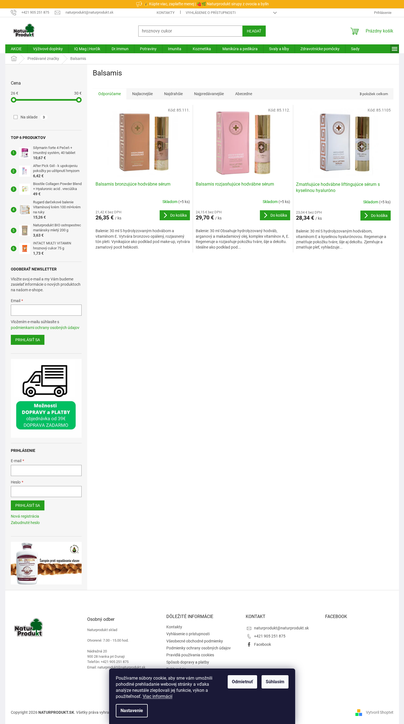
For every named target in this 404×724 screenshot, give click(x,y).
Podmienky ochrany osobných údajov (198, 648)
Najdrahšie (173, 94)
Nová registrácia (25, 516)
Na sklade (33, 117)
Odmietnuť (242, 681)
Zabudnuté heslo (25, 522)
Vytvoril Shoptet (379, 712)
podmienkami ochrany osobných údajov (45, 327)
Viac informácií (157, 696)
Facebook (262, 644)
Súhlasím (275, 681)
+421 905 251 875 (269, 636)
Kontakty (166, 13)
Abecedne (243, 94)
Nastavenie (132, 710)
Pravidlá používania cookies (190, 655)
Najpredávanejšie (209, 94)
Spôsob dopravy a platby (187, 662)
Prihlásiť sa (27, 340)
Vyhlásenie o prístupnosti (211, 13)
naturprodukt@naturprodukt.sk (281, 628)
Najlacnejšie (142, 94)
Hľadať (254, 31)
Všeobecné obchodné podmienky (194, 641)
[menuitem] (16, 48)
